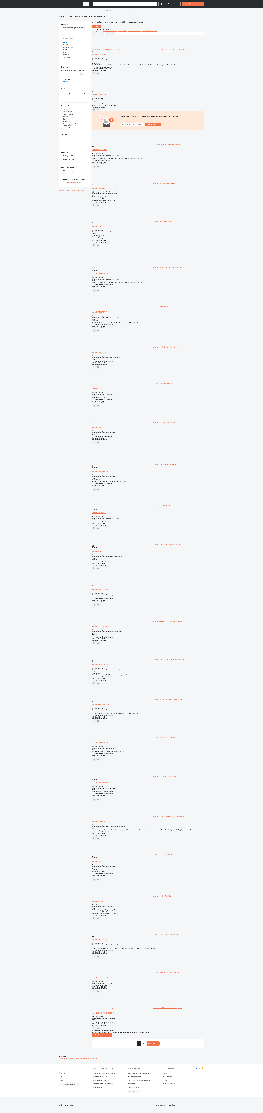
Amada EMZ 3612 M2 (100, 705)
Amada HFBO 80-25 (100, 471)
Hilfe (60, 1076)
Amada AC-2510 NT (99, 55)
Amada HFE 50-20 (99, 427)
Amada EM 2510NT (99, 312)
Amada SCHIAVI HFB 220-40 (103, 1013)
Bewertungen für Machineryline (103, 1083)
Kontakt (61, 1080)
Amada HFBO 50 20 (100, 783)
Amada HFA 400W (99, 188)
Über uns (62, 1073)
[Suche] (95, 4)
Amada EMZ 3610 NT (100, 274)
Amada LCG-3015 (99, 821)
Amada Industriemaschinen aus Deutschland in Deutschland (78, 1058)
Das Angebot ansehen (102, 1035)
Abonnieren (154, 124)
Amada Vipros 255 (99, 513)
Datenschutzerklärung (100, 1076)
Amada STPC (97, 227)
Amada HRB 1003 (99, 861)
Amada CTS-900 (98, 551)
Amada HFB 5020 (99, 352)
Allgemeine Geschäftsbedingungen (104, 1073)
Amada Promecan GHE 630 (102, 978)
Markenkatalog (98, 1087)
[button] (94, 73)
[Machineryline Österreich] (70, 4)
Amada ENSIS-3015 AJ (101, 665)
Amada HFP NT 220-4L (101, 589)
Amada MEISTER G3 (100, 626)
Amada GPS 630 (98, 901)
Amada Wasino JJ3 (99, 940)
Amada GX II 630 (98, 389)
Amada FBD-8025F (99, 95)
